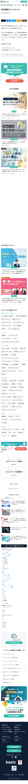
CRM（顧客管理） (5, 364)
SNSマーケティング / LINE (8, 173)
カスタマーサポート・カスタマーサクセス (10, 341)
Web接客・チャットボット (19, 351)
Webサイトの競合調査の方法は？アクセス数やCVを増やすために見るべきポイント (13, 142)
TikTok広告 (21, 387)
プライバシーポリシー (7, 738)
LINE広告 (19, 384)
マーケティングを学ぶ (6, 729)
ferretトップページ (14, 488)
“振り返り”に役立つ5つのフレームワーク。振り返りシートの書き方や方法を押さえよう (14, 114)
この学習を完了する (14, 642)
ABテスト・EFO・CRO (6, 351)
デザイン (3, 403)
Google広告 (4, 380)
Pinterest (4, 596)
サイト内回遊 (5, 603)
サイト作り (4, 569)
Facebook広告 (12, 380)
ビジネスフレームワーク (7, 429)
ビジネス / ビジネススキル (8, 118)
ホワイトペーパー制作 (16, 400)
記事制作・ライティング (18, 396)
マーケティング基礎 (6, 555)
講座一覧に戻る (14, 484)
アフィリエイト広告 (6, 577)
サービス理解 (5, 552)
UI (10, 393)
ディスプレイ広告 (5, 575)
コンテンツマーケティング (18, 322)
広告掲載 (16, 740)
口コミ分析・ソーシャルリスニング (9, 371)
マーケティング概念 (6, 550)
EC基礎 (3, 611)
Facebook (4, 591)
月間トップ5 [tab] (20, 497)
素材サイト (4, 374)
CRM (3, 620)
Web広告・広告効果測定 (21, 316)
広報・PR (4, 328)
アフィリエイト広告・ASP (13, 328)
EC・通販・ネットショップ (13, 367)
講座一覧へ (14, 464)
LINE (3, 594)
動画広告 (4, 582)
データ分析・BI (14, 139)
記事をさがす (5, 725)
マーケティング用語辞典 (7, 731)
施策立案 (4, 627)
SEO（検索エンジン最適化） (7, 316)
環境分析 (4, 623)
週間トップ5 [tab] (7, 497)
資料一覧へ (14, 475)
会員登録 (24, 1)
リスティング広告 (5, 573)
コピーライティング (6, 400)
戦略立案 (4, 625)
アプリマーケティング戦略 (7, 585)
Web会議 (23, 364)
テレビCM (4, 390)
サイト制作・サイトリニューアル (15, 390)
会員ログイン (14, 645)
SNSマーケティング (14, 167)
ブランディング (5, 419)
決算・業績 (4, 432)
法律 (10, 432)
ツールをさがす (17, 725)
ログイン (17, 1)
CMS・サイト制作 (5, 348)
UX (14, 393)
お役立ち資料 (10, 5)
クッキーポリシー (18, 738)
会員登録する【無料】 (21, 448)
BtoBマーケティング (6, 325)
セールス (15, 338)
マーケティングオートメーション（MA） (10, 358)
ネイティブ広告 (5, 580)
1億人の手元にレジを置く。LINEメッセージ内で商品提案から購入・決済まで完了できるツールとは (13, 170)
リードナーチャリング (6, 338)
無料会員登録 (14, 747)
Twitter (3, 593)
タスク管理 (4, 422)
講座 (26, 5)
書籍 (23, 429)
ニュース (3, 435)
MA (3, 616)
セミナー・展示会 (11, 403)
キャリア (18, 416)
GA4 (3, 562)
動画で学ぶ (16, 727)
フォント (20, 371)
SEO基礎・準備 (5, 568)
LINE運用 (13, 384)
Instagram (4, 597)
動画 (23, 5)
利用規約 (16, 736)
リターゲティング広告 (6, 578)
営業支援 (3, 367)
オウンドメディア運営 (6, 396)
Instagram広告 (5, 384)
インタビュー (17, 429)
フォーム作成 (14, 348)
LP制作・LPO (22, 348)
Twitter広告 (21, 380)
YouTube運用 (4, 387)
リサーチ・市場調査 (17, 325)
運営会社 (4, 740)
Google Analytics (5, 564)
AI (8, 435)
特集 (5, 5)
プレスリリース (5, 741)
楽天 (3, 612)
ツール (15, 5)
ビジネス (14, 111)
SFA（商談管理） (15, 364)
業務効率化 (4, 416)
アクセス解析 (13, 354)
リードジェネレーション (13, 335)
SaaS (14, 432)
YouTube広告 (13, 387)
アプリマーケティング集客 (7, 587)
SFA (3, 618)
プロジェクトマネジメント (16, 419)
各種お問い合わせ (6, 736)
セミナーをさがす (6, 727)
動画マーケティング (16, 319)
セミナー (19, 5)
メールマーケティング (6, 322)
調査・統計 (20, 432)
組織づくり (11, 416)
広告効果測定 (5, 561)
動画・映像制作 (5, 354)
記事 (2, 5)
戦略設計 (3, 335)
